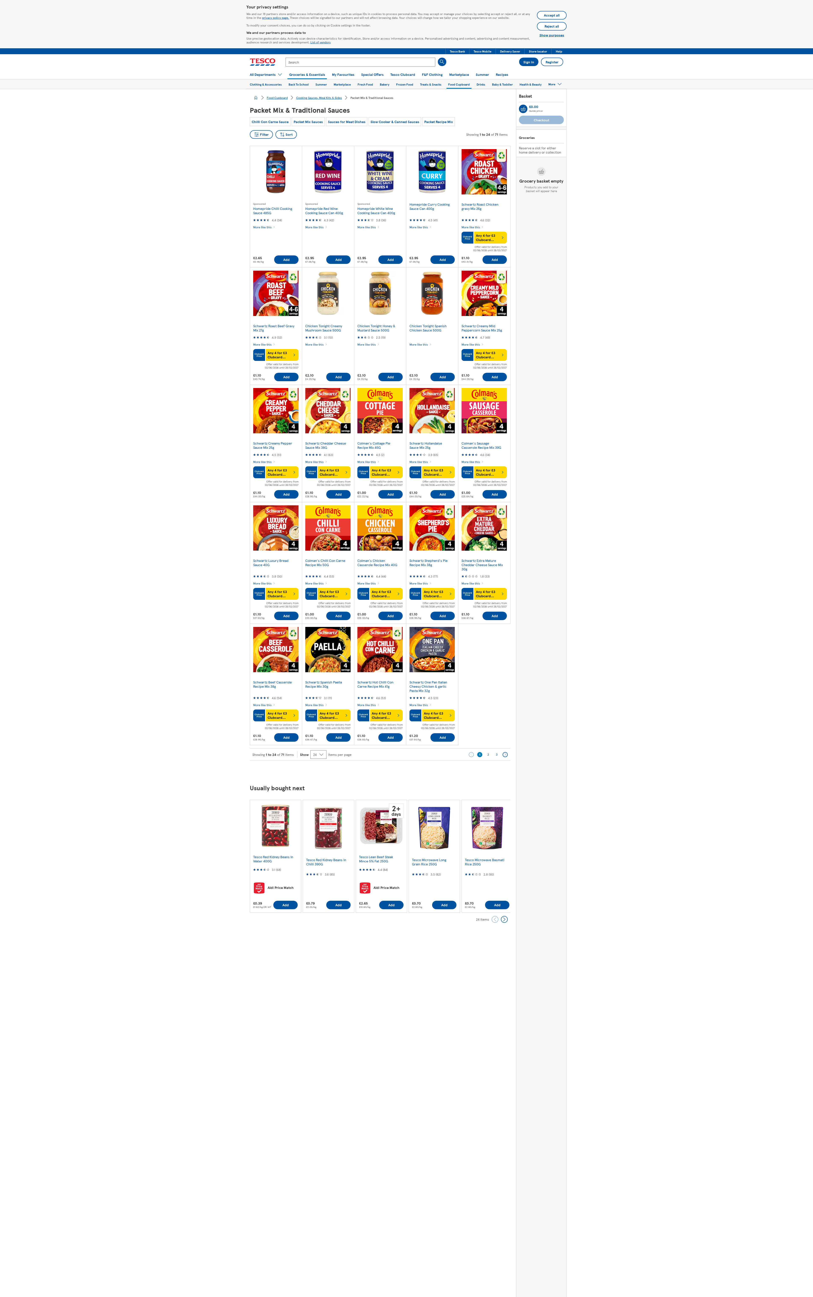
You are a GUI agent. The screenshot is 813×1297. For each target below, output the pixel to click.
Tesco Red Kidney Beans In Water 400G (273, 858)
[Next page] (505, 754)
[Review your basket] (523, 109)
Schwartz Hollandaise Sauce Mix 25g (425, 445)
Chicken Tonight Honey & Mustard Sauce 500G (376, 328)
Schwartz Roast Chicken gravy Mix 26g (480, 206)
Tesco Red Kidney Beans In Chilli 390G (326, 861)
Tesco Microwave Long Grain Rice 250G (429, 861)
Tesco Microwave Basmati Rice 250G (484, 861)
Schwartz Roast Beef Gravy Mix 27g (273, 328)
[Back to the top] (408, 771)
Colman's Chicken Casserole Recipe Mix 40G (377, 562)
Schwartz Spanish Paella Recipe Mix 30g (323, 684)
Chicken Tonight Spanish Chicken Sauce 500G (428, 328)
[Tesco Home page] (262, 62)
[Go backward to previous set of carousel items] (495, 919)
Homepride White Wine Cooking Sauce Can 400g (376, 210)
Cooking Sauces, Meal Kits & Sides (319, 98)
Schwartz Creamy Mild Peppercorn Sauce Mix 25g (482, 328)
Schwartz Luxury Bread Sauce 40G (270, 562)
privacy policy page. (275, 17)
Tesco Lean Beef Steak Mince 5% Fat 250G (376, 858)
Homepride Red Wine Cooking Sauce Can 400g (324, 210)
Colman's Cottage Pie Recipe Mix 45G (373, 445)
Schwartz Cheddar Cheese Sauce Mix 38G (325, 445)
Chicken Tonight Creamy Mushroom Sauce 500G (323, 328)
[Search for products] (442, 62)
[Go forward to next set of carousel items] (504, 919)
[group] (275, 856)
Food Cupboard (277, 98)
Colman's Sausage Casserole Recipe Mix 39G (481, 445)
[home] (255, 97)
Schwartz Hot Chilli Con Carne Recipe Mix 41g (375, 684)
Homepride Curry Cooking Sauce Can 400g (429, 206)
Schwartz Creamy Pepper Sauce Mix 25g (272, 445)
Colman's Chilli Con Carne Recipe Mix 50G (325, 562)
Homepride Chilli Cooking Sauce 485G (272, 210)
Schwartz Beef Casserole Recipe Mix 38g (272, 684)
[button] (457, 51)
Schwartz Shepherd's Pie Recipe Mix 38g (428, 562)
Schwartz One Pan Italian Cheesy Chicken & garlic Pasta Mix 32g (428, 686)
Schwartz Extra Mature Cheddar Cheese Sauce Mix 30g (482, 564)
